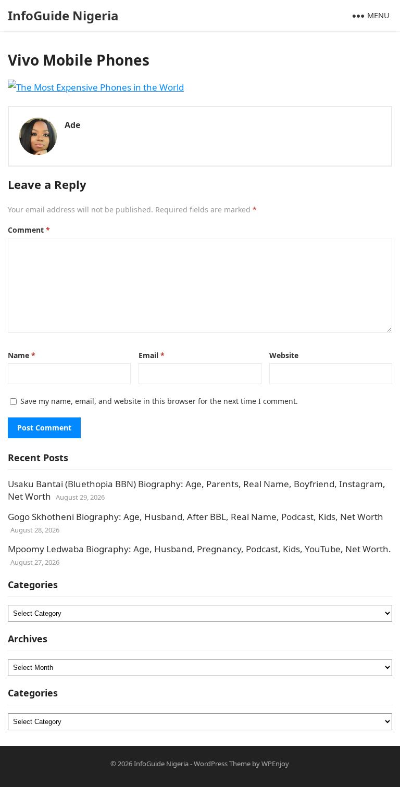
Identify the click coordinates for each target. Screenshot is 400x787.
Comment (29, 230)
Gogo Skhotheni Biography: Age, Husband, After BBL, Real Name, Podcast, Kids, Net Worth (195, 517)
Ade (72, 125)
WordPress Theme (222, 763)
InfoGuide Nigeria (63, 15)
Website (283, 355)
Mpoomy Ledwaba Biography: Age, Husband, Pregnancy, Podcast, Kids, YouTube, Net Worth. (199, 549)
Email (152, 355)
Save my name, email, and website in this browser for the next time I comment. (159, 401)
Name (21, 355)
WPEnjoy (275, 763)
